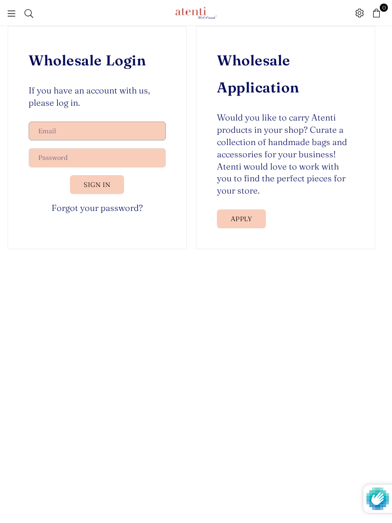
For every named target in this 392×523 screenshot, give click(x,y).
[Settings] (360, 12)
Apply (241, 219)
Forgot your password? (97, 207)
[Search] (29, 12)
